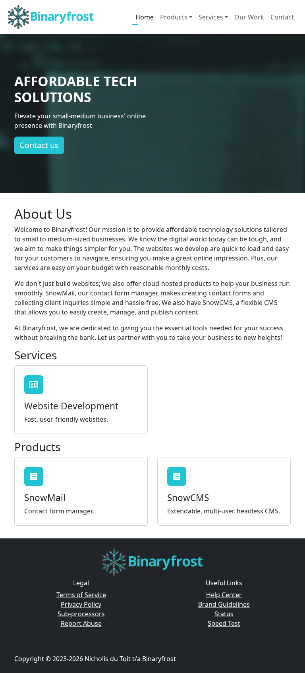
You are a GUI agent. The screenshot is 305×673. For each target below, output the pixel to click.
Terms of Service (81, 594)
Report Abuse (81, 623)
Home (144, 17)
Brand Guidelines (224, 604)
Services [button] (211, 17)
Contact (282, 17)
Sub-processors (81, 613)
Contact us (39, 145)
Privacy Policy (81, 604)
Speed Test (224, 623)
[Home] (51, 17)
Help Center (224, 594)
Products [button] (173, 17)
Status (224, 613)
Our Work (249, 17)
